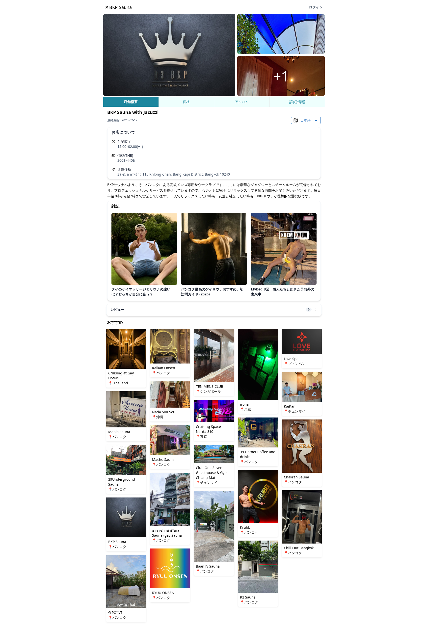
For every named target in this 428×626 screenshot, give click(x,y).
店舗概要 (131, 101)
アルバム (242, 101)
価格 (186, 101)
